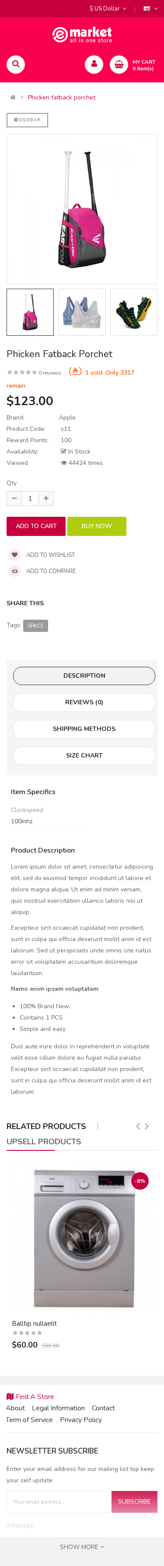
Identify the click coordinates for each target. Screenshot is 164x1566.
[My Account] (94, 64)
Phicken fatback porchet (61, 98)
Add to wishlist (50, 555)
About (15, 1408)
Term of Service (29, 1420)
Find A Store (35, 1397)
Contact (103, 1408)
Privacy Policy (81, 1420)
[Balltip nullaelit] (82, 1238)
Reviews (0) (84, 702)
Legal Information (58, 1408)
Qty (12, 483)
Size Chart (84, 755)
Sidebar (29, 120)
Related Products (46, 1126)
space (36, 625)
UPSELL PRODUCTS (44, 1141)
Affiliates (20, 1526)
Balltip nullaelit (34, 1323)
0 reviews (49, 372)
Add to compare (50, 571)
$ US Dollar (106, 9)
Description (84, 676)
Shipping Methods (84, 729)
